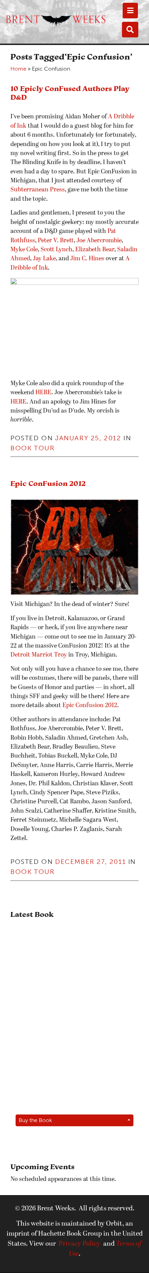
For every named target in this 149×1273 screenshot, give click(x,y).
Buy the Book (35, 1120)
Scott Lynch (56, 249)
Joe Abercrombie (99, 240)
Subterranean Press (37, 190)
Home (18, 68)
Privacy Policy (79, 1244)
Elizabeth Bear (94, 249)
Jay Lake (44, 258)
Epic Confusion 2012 (89, 705)
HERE (43, 392)
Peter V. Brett (56, 240)
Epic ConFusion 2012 (48, 483)
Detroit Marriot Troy (38, 655)
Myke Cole (24, 249)
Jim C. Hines (87, 258)
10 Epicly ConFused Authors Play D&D (69, 93)
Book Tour (32, 448)
